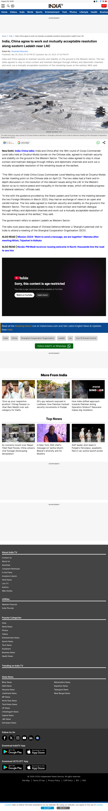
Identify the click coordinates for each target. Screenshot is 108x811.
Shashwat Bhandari (19, 51)
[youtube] (24, 738)
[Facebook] (4, 738)
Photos (73, 12)
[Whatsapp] (98, 142)
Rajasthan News (61, 686)
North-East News (9, 700)
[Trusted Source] (23, 142)
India (22, 12)
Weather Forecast (9, 604)
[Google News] (8, 142)
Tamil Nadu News (9, 704)
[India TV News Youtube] (106, 1)
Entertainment (52, 12)
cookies (99, 805)
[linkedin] (31, 738)
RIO (77, 780)
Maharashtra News (62, 682)
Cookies (8, 805)
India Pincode (8, 608)
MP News (6, 697)
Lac (70, 338)
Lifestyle (84, 12)
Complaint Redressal (11, 569)
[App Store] (36, 752)
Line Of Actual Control (86, 338)
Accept (47, 808)
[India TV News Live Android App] (12, 752)
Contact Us (7, 558)
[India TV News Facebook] (101, 1)
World (30, 12)
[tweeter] (11, 738)
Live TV (5, 583)
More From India (54, 375)
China (14, 338)
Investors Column (9, 576)
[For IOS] (36, 767)
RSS (84, 780)
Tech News (7, 645)
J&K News (6, 719)
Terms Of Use (39, 780)
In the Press (7, 572)
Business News (8, 652)
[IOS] (94, 1)
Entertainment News (10, 638)
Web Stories (7, 591)
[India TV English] (56, 6)
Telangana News (61, 689)
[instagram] (17, 738)
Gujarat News (8, 715)
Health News (7, 656)
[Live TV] (104, 6)
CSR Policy (68, 780)
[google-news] (37, 738)
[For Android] (12, 767)
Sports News (7, 641)
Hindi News (7, 580)
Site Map (26, 780)
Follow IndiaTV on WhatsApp (52, 346)
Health (94, 12)
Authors (5, 587)
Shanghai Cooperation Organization (37, 338)
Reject (63, 808)
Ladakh (61, 338)
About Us (6, 561)
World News (7, 626)
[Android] (97, 1)
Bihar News (7, 682)
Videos (13, 12)
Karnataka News (9, 723)
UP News (6, 708)
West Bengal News (62, 693)
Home (4, 12)
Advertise (6, 565)
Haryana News (8, 689)
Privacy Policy (54, 780)
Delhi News (7, 686)
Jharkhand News (9, 693)
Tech (64, 12)
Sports (39, 12)
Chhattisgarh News (10, 712)
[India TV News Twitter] (103, 1)
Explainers (6, 649)
